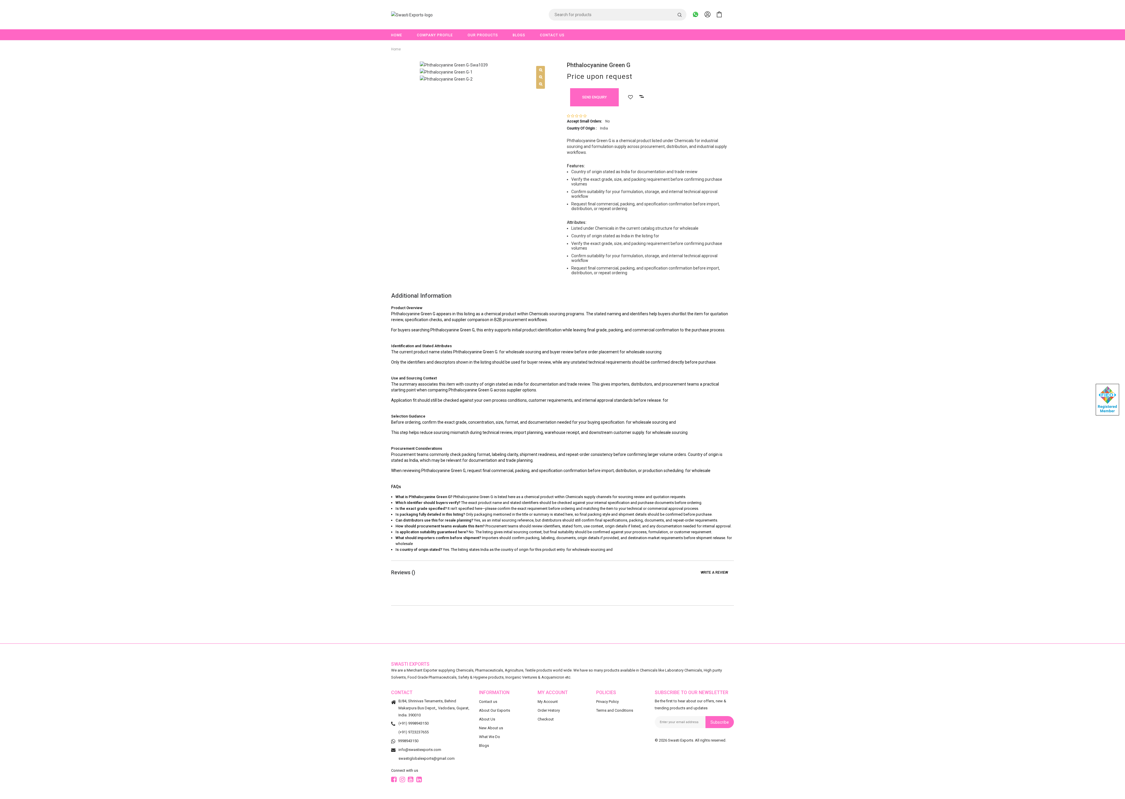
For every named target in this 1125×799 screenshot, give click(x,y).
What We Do (489, 737)
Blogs (519, 35)
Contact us (488, 701)
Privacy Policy (607, 701)
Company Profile (435, 35)
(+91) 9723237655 (413, 732)
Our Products (483, 35)
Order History (549, 710)
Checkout (546, 719)
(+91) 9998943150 (413, 723)
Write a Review (714, 572)
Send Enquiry (594, 97)
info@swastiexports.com (419, 749)
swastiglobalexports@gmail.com (426, 758)
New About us (491, 728)
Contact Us (552, 35)
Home (396, 35)
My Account (548, 701)
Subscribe (719, 722)
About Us (487, 719)
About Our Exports (494, 710)
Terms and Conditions (614, 710)
